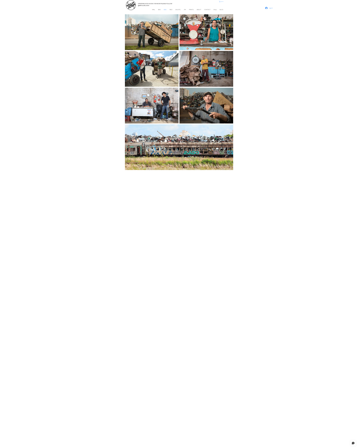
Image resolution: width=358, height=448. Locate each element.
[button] (222, 1)
